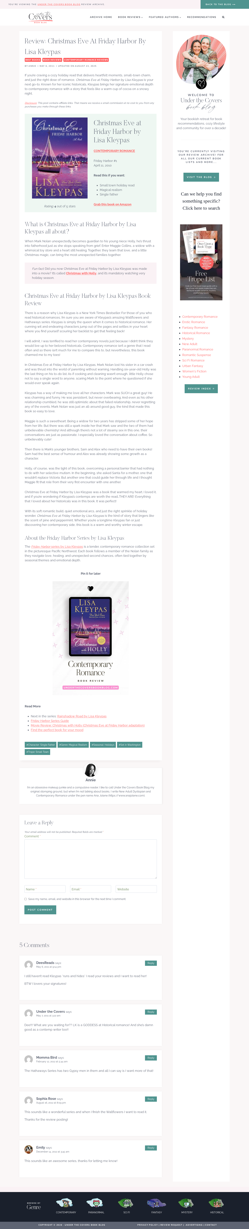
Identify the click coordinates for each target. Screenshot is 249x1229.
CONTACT (211, 1225)
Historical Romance (196, 333)
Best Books (32, 60)
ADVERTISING (194, 1225)
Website (123, 889)
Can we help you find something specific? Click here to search (201, 201)
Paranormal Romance (197, 349)
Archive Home (101, 17)
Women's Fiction (194, 371)
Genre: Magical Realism (73, 744)
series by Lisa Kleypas (57, 546)
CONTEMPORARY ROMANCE (114, 151)
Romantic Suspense (196, 355)
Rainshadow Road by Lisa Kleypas (82, 716)
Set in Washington (130, 744)
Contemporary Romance (200, 316)
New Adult (189, 344)
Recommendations (201, 17)
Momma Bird (46, 1057)
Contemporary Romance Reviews (86, 60)
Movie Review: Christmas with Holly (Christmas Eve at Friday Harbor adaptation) (88, 725)
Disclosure (31, 102)
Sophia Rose (46, 1099)
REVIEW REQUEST (171, 1225)
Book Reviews (52, 60)
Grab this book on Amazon (112, 204)
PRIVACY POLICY (147, 1225)
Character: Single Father (40, 744)
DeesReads (45, 963)
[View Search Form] (223, 17)
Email (76, 889)
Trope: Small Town (37, 751)
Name (31, 889)
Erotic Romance (193, 322)
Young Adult (191, 376)
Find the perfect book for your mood (57, 730)
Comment (32, 836)
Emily (40, 1147)
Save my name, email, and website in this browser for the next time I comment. (77, 899)
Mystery (188, 338)
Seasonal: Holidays (103, 744)
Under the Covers (50, 1012)
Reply (151, 963)
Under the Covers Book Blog (59, 4)
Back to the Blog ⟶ (220, 4)
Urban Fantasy (192, 366)
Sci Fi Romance (193, 360)
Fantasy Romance (195, 327)
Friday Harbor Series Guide (50, 721)
